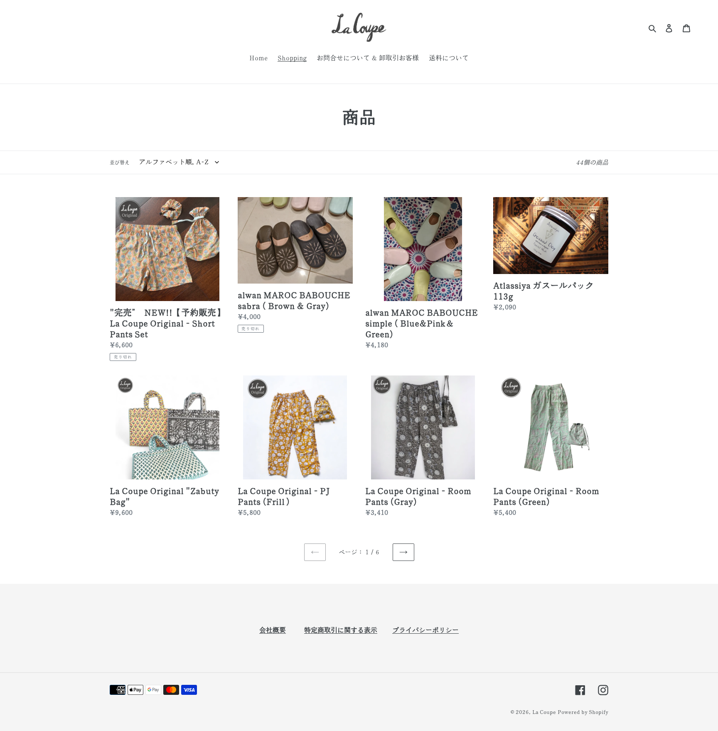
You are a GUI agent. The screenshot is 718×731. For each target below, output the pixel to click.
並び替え (120, 162)
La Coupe (544, 712)
